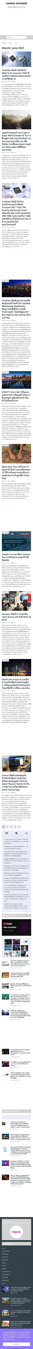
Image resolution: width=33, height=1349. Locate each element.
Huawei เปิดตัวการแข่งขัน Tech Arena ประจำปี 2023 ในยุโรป (16, 616)
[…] (27, 105)
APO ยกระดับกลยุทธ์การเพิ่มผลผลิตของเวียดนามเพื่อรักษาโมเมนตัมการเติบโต (21, 1312)
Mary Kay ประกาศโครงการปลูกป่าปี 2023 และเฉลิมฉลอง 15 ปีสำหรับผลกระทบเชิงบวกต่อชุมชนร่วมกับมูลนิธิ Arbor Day (16, 472)
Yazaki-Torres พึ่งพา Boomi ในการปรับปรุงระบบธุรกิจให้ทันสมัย (16, 557)
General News (6, 1251)
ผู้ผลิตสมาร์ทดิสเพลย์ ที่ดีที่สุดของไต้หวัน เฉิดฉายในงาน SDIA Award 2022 (21, 985)
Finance (4, 1266)
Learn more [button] (11, 1339)
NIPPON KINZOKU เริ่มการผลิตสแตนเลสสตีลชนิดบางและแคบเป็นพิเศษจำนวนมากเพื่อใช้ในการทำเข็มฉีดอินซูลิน (16, 854)
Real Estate (5, 1277)
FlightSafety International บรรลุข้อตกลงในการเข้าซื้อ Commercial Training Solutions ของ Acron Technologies (16, 868)
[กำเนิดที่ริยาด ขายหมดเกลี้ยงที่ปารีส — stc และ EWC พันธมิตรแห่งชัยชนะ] (16, 942)
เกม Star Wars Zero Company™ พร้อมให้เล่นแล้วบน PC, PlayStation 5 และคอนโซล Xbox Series (16, 841)
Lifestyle (4, 1268)
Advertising (5, 1280)
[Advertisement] (16, 21)
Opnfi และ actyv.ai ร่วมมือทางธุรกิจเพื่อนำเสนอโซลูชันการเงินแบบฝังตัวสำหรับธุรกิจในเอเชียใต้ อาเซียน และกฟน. (16, 683)
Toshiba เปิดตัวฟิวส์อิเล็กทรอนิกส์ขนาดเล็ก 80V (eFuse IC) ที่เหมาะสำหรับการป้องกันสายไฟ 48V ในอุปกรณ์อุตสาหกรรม (16, 880)
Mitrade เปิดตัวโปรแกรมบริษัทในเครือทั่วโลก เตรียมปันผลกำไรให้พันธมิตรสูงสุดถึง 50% (20, 974)
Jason (14, 81)
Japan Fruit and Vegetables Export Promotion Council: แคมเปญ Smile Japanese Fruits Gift (21, 1323)
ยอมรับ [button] (17, 1344)
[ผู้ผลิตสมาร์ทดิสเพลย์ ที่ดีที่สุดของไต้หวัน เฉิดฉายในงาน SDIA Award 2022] (5, 987)
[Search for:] (16, 37)
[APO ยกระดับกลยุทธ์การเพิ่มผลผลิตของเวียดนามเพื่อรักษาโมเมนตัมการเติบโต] (5, 1314)
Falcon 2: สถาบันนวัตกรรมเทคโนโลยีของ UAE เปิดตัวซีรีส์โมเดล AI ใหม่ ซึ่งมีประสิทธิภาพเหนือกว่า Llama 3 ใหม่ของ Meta (20, 1124)
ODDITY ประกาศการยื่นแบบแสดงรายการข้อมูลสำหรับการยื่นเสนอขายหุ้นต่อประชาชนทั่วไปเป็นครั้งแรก (16, 396)
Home (3, 1248)
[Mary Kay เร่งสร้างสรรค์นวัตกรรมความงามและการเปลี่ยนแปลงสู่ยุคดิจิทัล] (24, 948)
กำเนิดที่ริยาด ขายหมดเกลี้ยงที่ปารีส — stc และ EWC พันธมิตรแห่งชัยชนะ (21, 1063)
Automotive (5, 1257)
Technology (5, 1254)
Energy (4, 1263)
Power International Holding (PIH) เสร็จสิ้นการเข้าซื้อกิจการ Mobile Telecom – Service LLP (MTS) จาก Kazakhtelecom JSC (20, 1137)
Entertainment (6, 1274)
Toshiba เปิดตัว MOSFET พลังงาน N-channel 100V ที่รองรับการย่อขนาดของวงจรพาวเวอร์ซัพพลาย (16, 74)
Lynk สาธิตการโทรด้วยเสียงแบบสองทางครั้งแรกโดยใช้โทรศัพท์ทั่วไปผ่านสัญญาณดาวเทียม (21, 1288)
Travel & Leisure (6, 1271)
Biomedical (5, 1260)
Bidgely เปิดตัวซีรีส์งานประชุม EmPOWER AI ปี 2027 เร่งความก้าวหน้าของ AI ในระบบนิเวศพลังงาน (16, 861)
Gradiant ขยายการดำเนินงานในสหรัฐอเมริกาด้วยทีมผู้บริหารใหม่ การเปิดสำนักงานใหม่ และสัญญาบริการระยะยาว (15, 906)
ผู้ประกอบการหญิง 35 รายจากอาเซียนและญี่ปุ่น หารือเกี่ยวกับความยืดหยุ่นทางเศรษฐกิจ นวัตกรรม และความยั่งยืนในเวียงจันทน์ (21, 1300)
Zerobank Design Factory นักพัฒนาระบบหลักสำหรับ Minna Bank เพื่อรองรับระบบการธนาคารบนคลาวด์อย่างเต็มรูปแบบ (20, 963)
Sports (4, 1283)
